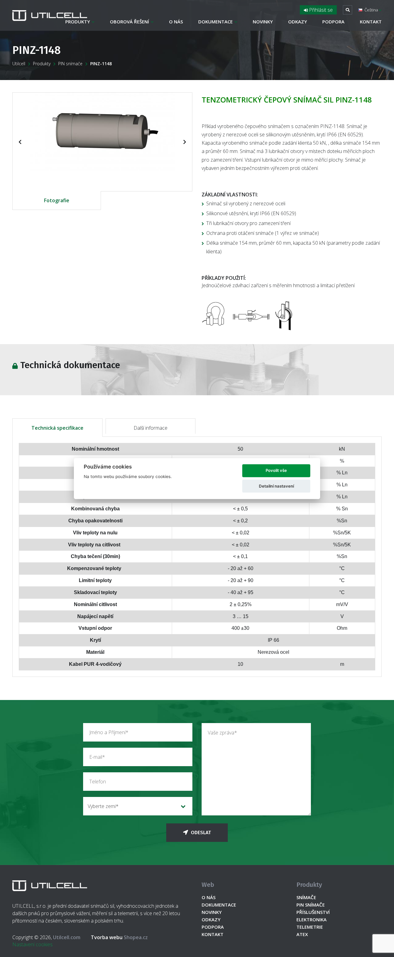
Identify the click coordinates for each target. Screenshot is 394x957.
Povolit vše (276, 470)
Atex (302, 934)
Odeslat (200, 832)
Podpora (333, 21)
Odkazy (297, 21)
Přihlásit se (320, 9)
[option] (102, 132)
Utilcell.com (66, 937)
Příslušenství (313, 912)
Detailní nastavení (276, 486)
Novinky (263, 21)
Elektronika (311, 919)
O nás (176, 21)
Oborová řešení (129, 21)
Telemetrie (309, 927)
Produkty (77, 21)
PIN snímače (70, 63)
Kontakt (371, 21)
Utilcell (18, 63)
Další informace (150, 427)
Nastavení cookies (32, 944)
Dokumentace (215, 21)
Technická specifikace (57, 427)
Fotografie (56, 200)
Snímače (306, 897)
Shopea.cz (119, 937)
